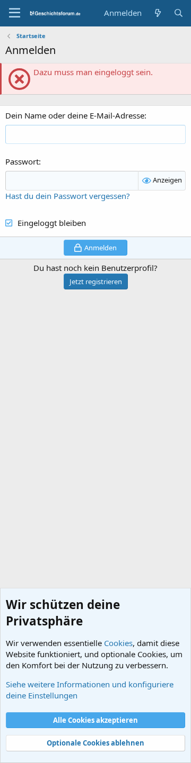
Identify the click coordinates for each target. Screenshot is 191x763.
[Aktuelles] (157, 13)
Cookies (118, 643)
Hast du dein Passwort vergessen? (67, 195)
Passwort (22, 161)
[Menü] (14, 13)
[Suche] (178, 13)
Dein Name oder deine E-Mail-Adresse (74, 115)
